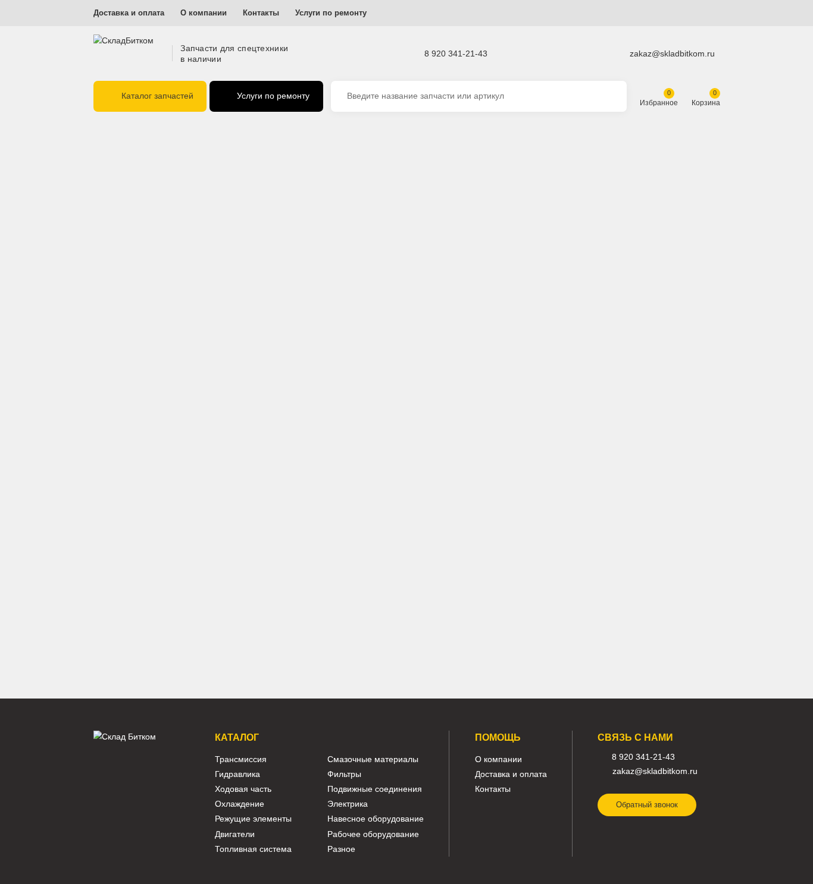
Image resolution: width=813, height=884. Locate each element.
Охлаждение (239, 804)
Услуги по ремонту (331, 13)
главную (371, 194)
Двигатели (235, 834)
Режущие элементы (253, 818)
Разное (341, 849)
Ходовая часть (243, 789)
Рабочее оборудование (373, 834)
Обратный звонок (647, 805)
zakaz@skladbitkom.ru (672, 53)
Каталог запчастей (157, 95)
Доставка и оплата (128, 13)
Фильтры (344, 774)
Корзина (706, 102)
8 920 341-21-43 (455, 53)
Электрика (347, 804)
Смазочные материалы (372, 759)
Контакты (261, 13)
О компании (203, 13)
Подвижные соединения (374, 789)
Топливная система (253, 849)
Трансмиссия (241, 759)
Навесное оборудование (375, 818)
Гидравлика (237, 774)
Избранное (659, 102)
